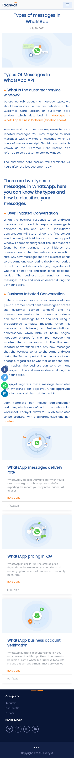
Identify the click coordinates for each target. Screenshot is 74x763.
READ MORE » (14, 497)
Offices (10, 713)
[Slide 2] (40, 691)
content (9, 421)
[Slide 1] (33, 691)
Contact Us (12, 708)
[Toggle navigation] (67, 5)
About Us (11, 703)
